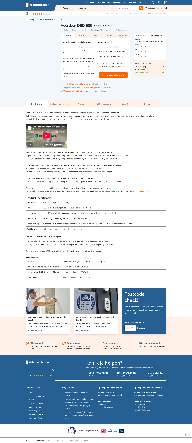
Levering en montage (36, 403)
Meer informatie (34, 331)
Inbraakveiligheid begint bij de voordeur (76, 393)
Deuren (66, 8)
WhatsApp (112, 191)
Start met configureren (112, 75)
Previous (28, 56)
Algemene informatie (36, 418)
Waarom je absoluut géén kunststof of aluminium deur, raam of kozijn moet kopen (79, 415)
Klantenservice (119, 2)
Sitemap (86, 440)
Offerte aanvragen (153, 8)
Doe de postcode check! (134, 322)
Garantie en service (36, 414)
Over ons (142, 2)
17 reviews (47, 14)
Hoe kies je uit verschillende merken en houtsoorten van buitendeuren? (79, 400)
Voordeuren (48, 20)
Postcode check (104, 2)
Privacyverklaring (74, 440)
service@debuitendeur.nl (143, 410)
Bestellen (32, 400)
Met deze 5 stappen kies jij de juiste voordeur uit (78, 407)
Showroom (132, 2)
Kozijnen (82, 8)
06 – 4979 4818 (139, 407)
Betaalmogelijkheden (36, 411)
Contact (31, 392)
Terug (31, 20)
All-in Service (90, 2)
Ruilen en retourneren (37, 407)
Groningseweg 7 (104, 404)
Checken (141, 328)
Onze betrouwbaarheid (37, 396)
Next (54, 56)
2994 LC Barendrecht (105, 407)
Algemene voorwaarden (56, 440)
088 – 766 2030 (146, 191)
